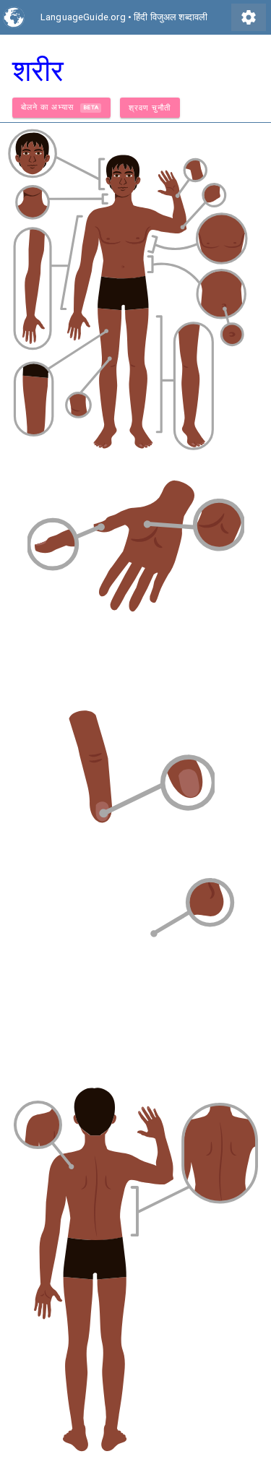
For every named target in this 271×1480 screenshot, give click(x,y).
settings (248, 17)
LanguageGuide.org (83, 17)
